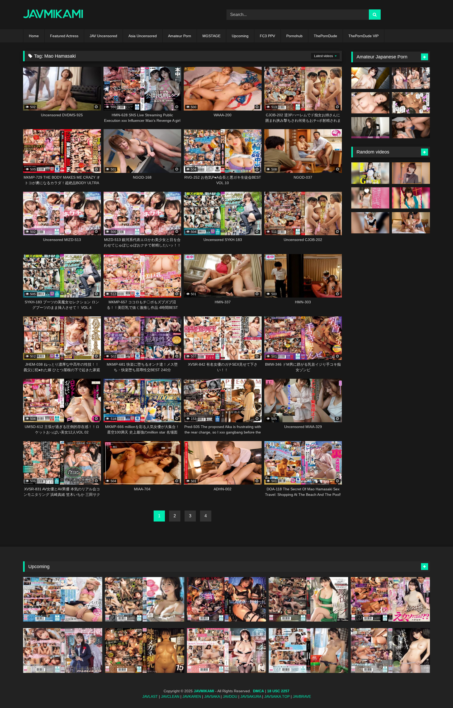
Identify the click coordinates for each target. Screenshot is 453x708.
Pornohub (294, 36)
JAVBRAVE (302, 696)
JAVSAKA (212, 696)
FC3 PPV (267, 36)
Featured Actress (64, 36)
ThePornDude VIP (363, 36)
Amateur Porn (179, 36)
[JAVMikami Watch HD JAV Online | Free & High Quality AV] (53, 14)
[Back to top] (437, 692)
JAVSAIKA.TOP (277, 696)
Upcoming (240, 36)
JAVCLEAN (170, 696)
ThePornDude (325, 36)
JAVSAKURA (250, 696)
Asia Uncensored (142, 36)
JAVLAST (150, 696)
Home (34, 36)
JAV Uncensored (103, 36)
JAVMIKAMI (204, 691)
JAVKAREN (191, 696)
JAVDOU (230, 696)
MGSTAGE (211, 36)
